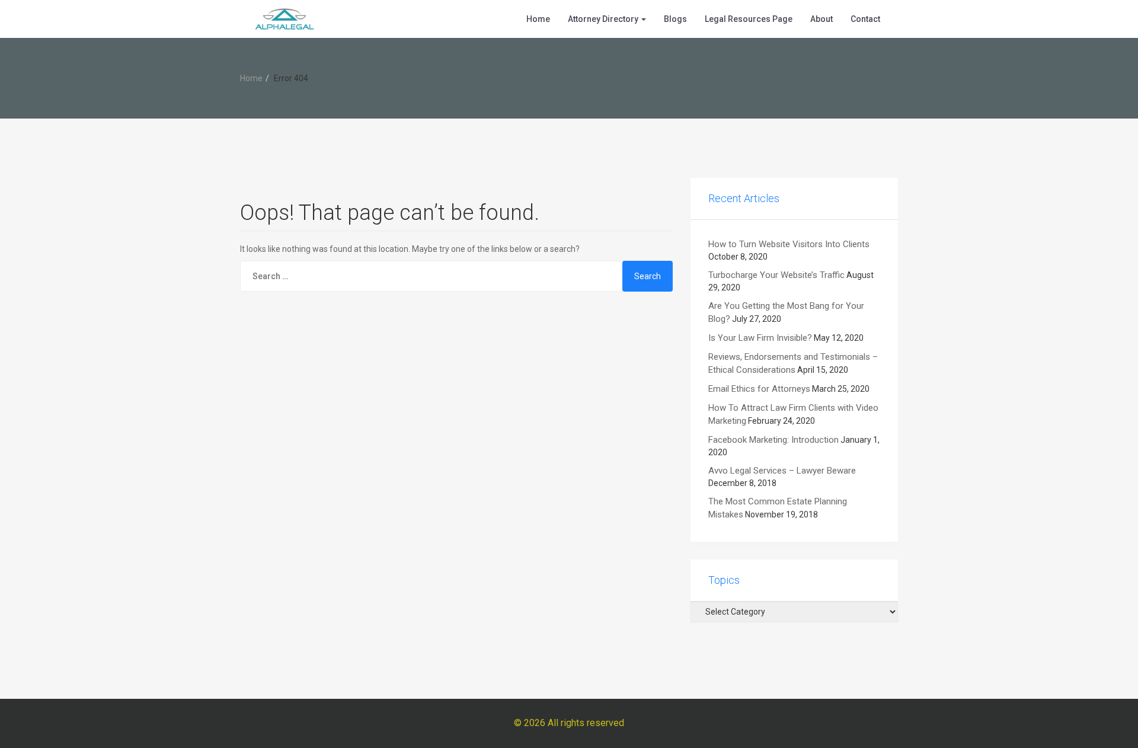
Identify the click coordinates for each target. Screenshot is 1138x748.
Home (538, 19)
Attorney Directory (604, 19)
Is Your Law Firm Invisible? (760, 338)
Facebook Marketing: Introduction (773, 439)
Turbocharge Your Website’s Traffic (776, 275)
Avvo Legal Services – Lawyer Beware (782, 470)
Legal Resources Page (748, 19)
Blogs (675, 19)
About (821, 19)
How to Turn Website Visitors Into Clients (789, 244)
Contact (865, 19)
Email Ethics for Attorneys (759, 388)
